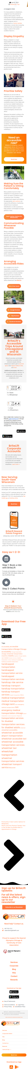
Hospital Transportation (15, 695)
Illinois (22, 695)
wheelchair (22, 727)
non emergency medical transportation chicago (12, 710)
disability (11, 656)
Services (4, 1030)
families (9, 659)
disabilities (5, 656)
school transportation (12, 715)
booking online (14, 498)
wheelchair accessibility (9, 730)
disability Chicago (18, 656)
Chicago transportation (16, 651)
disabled (6, 658)
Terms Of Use (5, 1049)
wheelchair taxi (9, 748)
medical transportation (13, 697)
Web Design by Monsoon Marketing (14, 1017)
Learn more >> (16, 464)
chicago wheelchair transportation (12, 654)
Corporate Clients (7, 1033)
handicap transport (11, 685)
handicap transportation (13, 688)
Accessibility (6, 646)
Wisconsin (12, 767)
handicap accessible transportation (10, 661)
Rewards (4, 1046)
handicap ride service (12, 682)
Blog (3, 1040)
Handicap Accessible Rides (17, 659)
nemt (12, 704)
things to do (19, 715)
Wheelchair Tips (15, 4)
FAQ (3, 1037)
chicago (16, 649)
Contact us (5, 1043)
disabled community (13, 658)
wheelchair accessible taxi (14, 738)
